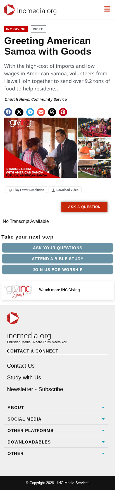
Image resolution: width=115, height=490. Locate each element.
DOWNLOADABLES (29, 442)
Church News (17, 99)
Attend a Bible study (57, 258)
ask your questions (57, 248)
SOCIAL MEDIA (25, 419)
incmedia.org (37, 11)
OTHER (16, 453)
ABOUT (16, 407)
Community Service (49, 99)
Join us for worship (58, 269)
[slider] (19, 171)
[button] (8, 112)
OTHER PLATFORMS (31, 430)
